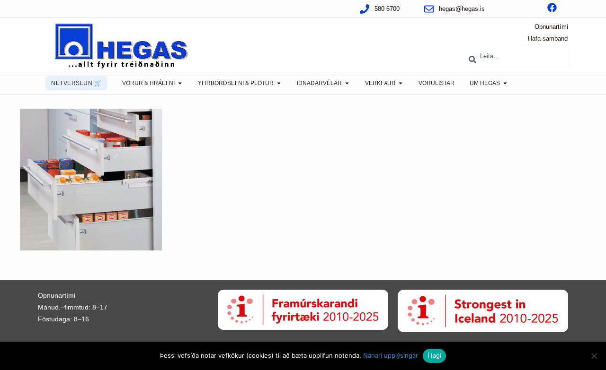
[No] (594, 356)
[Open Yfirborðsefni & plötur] (279, 83)
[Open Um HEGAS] (505, 83)
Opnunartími (551, 26)
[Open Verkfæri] (400, 83)
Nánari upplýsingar (390, 355)
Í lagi (435, 355)
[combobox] (515, 55)
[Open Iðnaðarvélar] (347, 83)
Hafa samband (548, 38)
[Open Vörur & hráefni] (180, 83)
